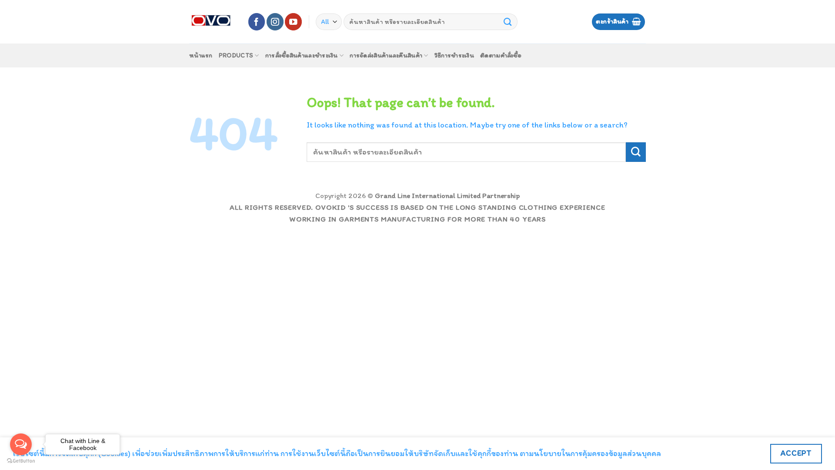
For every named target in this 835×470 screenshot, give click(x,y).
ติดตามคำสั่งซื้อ (500, 55)
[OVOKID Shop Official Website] (211, 22)
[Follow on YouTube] (293, 21)
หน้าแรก (201, 55)
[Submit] (508, 21)
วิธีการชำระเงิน (454, 55)
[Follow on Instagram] (275, 21)
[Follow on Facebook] (256, 21)
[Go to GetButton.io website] (21, 461)
